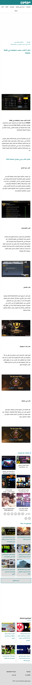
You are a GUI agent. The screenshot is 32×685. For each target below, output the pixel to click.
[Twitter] (15, 514)
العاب (2, 7)
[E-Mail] (12, 514)
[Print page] (5, 514)
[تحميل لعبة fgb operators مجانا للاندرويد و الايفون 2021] (23, 563)
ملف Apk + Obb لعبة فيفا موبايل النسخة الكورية (9, 657)
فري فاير (12, 7)
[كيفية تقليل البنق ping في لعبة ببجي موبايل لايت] (8, 548)
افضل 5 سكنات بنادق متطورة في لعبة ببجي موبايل (10, 636)
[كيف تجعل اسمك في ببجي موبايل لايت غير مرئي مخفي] (8, 563)
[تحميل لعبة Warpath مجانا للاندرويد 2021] (23, 531)
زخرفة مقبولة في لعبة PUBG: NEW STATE (8, 509)
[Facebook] (22, 514)
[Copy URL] (26, 518)
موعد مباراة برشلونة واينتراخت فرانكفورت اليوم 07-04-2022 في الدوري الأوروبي (24, 637)
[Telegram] (8, 514)
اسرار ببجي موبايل (20, 7)
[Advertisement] (16, 23)
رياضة (16, 11)
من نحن (14, 675)
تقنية (6, 7)
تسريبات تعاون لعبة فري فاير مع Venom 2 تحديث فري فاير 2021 (24, 658)
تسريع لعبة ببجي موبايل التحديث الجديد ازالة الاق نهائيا (9, 471)
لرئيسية (28, 671)
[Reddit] (29, 518)
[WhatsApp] (19, 514)
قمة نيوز (18, 681)
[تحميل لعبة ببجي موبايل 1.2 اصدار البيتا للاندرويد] (23, 548)
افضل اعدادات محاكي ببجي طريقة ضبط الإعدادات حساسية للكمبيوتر (23, 465)
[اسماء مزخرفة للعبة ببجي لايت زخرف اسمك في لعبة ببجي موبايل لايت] (8, 531)
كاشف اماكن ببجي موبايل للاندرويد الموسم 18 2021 (23, 509)
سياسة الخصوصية (11, 671)
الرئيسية (28, 7)
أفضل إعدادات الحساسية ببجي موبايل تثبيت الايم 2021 (8, 490)
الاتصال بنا (27, 675)
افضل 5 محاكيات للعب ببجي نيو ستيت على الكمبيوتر (23, 490)
